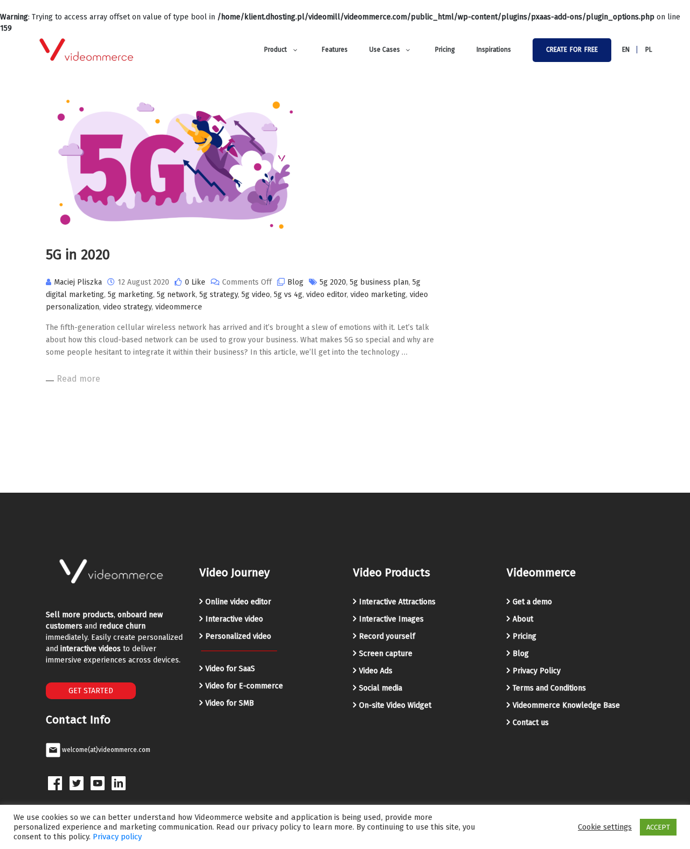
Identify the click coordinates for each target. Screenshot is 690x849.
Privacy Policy (537, 670)
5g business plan (379, 282)
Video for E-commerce (244, 686)
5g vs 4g (288, 294)
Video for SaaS (230, 668)
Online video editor (238, 601)
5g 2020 (333, 282)
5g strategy (218, 294)
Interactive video (234, 619)
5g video (256, 294)
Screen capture (385, 653)
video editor (326, 294)
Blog (295, 282)
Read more (78, 379)
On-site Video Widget (395, 705)
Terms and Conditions (549, 688)
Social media (380, 688)
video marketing (378, 294)
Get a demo (532, 601)
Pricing (524, 636)
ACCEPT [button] (658, 827)
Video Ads (375, 670)
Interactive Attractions (397, 601)
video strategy (127, 307)
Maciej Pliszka (78, 282)
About (523, 619)
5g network (176, 294)
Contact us (531, 722)
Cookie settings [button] (605, 827)
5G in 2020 (78, 254)
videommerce (178, 307)
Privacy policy (117, 836)
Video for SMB (229, 703)
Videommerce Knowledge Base (566, 705)
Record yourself (387, 636)
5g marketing (130, 294)
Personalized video (238, 636)
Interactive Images (391, 619)
